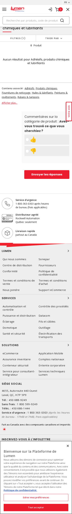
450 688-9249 (18, 400)
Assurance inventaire (17, 359)
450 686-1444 (21, 408)
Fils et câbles (47, 321)
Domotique (10, 327)
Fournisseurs (47, 265)
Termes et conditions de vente (19, 282)
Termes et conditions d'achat (53, 282)
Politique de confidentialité (48, 273)
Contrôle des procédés (54, 306)
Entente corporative (52, 365)
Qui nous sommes (14, 259)
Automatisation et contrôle (14, 308)
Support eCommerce (52, 290)
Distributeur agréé (27, 214)
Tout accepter (36, 507)
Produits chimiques (46, 88)
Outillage (44, 327)
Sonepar (44, 259)
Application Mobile (51, 353)
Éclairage (8, 321)
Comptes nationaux (51, 359)
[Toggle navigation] (4, 9)
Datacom (44, 315)
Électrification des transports (50, 335)
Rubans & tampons (28, 97)
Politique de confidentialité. (20, 490)
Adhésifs (29, 88)
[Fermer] (68, 446)
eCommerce (10, 353)
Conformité (10, 271)
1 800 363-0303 (37, 412)
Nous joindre (11, 290)
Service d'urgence (26, 200)
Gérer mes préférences (36, 497)
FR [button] (65, 2)
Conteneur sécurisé (16, 365)
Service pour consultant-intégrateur (19, 373)
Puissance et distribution (19, 315)
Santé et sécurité (14, 333)
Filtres (17, 38)
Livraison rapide (25, 231)
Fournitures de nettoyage (16, 92)
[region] (36, 477)
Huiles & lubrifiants (42, 92)
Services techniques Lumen (52, 373)
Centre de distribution (17, 265)
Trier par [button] (52, 38)
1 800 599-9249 (27, 404)
